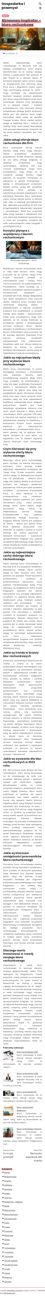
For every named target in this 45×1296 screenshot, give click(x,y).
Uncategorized (10, 1265)
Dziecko (7, 1181)
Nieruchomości (11, 1214)
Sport (6, 1244)
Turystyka (8, 1256)
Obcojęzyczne (10, 1218)
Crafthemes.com (8, 1293)
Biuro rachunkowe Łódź (27, 1073)
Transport (9, 1252)
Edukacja (8, 1185)
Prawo (7, 1227)
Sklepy (7, 1239)
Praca (6, 1223)
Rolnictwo (8, 1235)
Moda (6, 1206)
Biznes (5, 16)
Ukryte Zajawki (11, 1260)
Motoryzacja (9, 1210)
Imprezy (8, 1197)
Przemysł (8, 1231)
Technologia (9, 1248)
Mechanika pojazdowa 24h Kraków (34, 1157)
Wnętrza (8, 1277)
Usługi (7, 1273)
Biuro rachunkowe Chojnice (29, 1129)
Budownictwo (10, 1176)
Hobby (7, 1193)
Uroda (7, 1269)
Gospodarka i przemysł (13, 5)
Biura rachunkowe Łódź (27, 1052)
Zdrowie (8, 1281)
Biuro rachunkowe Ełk (26, 1092)
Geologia (8, 1189)
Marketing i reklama (13, 1202)
